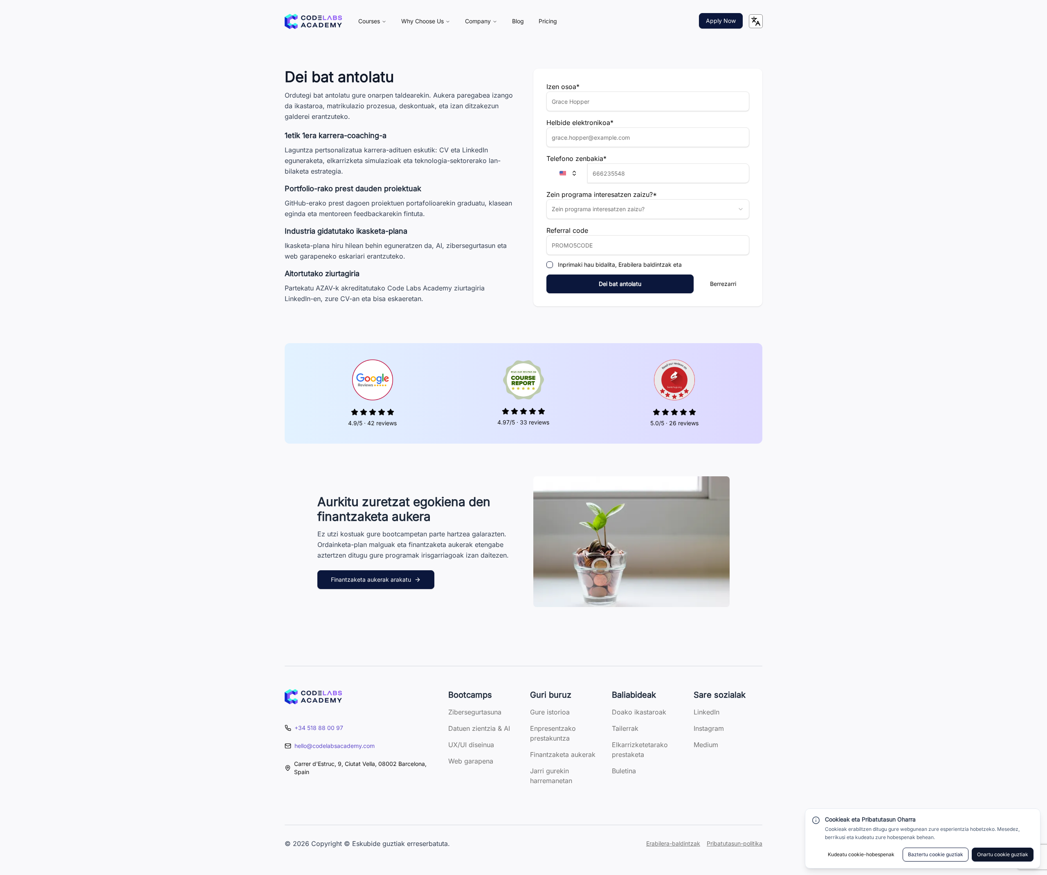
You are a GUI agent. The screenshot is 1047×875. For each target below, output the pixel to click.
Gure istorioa (550, 712)
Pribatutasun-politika (734, 843)
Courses (369, 21)
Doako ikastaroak (639, 712)
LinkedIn (706, 712)
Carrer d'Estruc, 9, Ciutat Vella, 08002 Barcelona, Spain (360, 767)
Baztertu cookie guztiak (935, 854)
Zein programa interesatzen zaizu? (601, 194)
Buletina (624, 771)
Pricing (548, 21)
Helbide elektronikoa (579, 122)
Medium (706, 745)
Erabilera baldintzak (645, 264)
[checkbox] (549, 264)
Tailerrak (625, 728)
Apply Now (721, 20)
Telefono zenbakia (576, 158)
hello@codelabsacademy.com (334, 745)
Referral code (567, 230)
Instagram (709, 728)
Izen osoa (563, 87)
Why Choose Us (422, 21)
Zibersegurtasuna (474, 712)
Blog (518, 21)
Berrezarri (723, 283)
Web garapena (470, 761)
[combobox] (647, 209)
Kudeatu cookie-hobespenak (861, 854)
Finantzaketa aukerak (562, 754)
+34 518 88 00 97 (318, 727)
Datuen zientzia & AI (479, 728)
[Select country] (566, 173)
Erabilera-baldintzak (673, 843)
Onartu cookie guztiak (1002, 854)
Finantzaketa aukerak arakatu (371, 579)
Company (478, 21)
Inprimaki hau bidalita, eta (620, 265)
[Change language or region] (755, 21)
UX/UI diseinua (471, 745)
